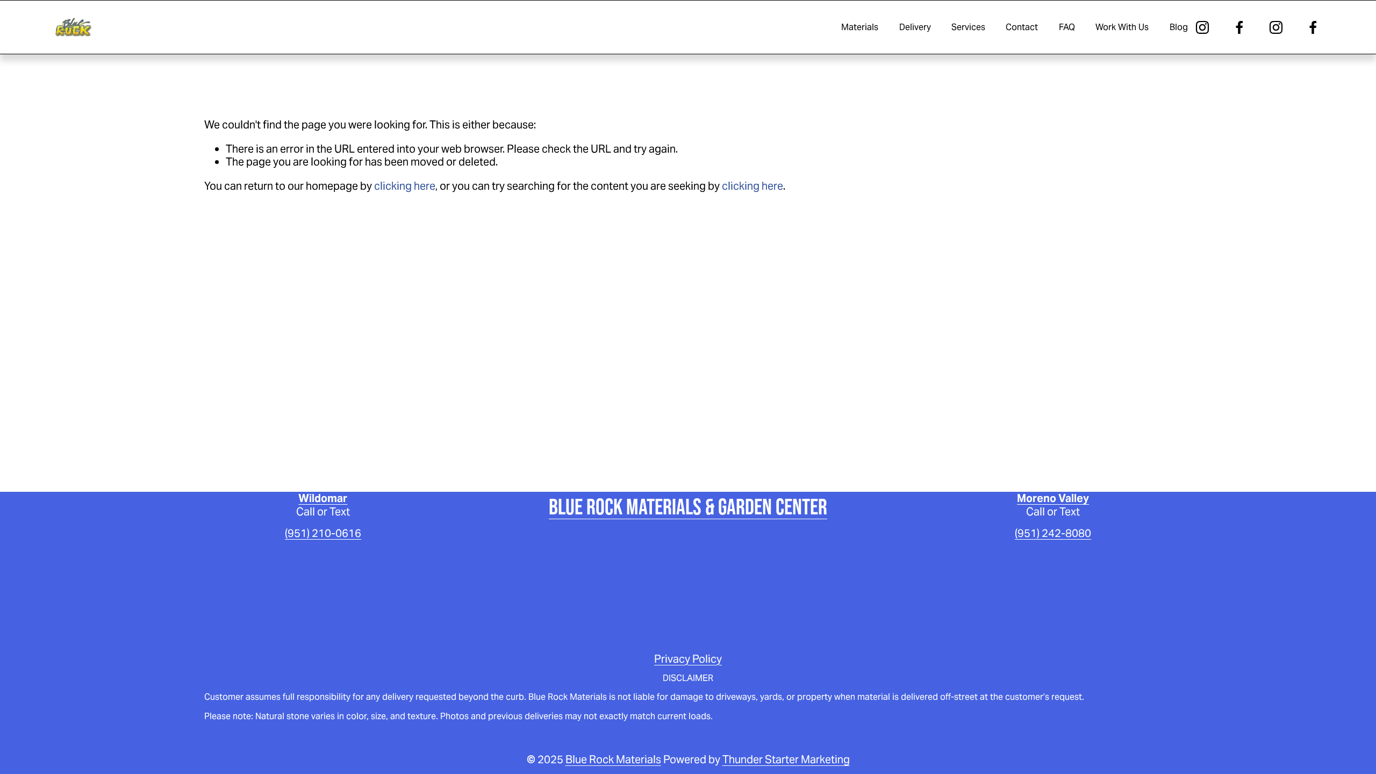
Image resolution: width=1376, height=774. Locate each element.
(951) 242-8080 (1053, 533)
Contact (1022, 27)
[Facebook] (1239, 27)
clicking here (404, 186)
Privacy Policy (688, 659)
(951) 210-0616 (323, 533)
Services (968, 27)
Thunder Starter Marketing (786, 759)
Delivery (915, 27)
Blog (1179, 27)
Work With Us (1122, 27)
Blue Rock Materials (613, 759)
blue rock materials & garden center (688, 506)
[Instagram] (1202, 27)
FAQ (1067, 27)
